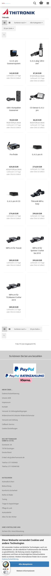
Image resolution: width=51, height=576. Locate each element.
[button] (4, 22)
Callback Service (8, 424)
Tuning (4, 499)
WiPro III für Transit (13, 248)
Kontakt (5, 407)
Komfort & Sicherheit (9, 490)
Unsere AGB (6, 398)
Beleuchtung (6, 486)
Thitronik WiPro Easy (37, 202)
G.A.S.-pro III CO (13, 201)
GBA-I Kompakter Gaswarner (14, 109)
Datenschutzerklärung (10, 559)
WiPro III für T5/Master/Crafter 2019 (13, 297)
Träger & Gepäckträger (10, 504)
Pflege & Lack (7, 508)
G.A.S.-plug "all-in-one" (37, 62)
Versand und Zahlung (10, 420)
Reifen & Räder (7, 495)
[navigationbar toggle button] (47, 3)
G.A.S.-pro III (37, 154)
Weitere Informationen (25, 571)
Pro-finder (14, 154)
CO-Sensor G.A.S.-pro (37, 109)
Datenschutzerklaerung (10, 394)
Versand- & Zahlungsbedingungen (14, 411)
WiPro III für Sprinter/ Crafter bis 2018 (37, 250)
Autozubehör (6, 512)
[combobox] (20, 22)
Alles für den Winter (9, 517)
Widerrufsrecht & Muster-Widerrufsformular (18, 415)
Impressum (6, 402)
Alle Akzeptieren (25, 564)
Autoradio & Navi (8, 482)
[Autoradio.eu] (5, 3)
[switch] (5, 572)
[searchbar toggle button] (34, 3)
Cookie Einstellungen (9, 428)
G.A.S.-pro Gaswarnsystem (13, 62)
